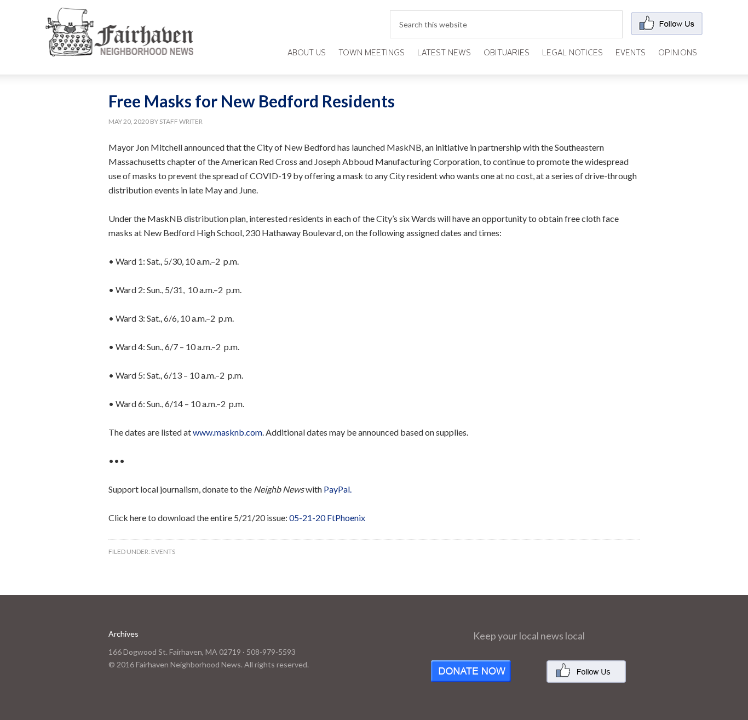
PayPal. (338, 489)
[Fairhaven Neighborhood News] (119, 47)
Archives (123, 633)
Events (163, 551)
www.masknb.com (227, 432)
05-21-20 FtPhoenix (327, 517)
